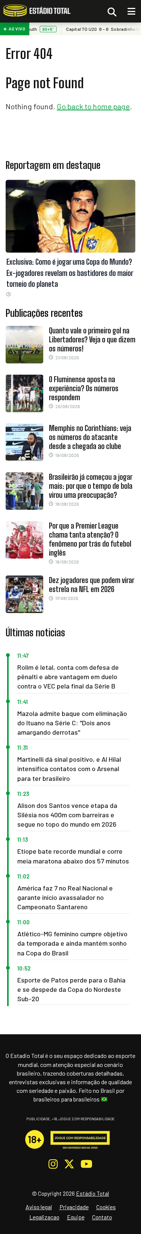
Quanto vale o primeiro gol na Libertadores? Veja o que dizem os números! (92, 339)
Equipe (76, 1216)
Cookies (106, 1206)
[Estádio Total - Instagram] (53, 1164)
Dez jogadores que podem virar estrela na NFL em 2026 (91, 585)
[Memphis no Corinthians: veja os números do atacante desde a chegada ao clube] (24, 458)
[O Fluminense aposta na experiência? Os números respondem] (24, 409)
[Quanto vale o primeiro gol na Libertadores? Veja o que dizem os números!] (24, 360)
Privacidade (74, 1206)
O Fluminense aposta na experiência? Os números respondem (83, 388)
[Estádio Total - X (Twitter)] (69, 1164)
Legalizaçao (44, 1216)
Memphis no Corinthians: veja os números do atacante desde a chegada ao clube (90, 437)
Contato (102, 1216)
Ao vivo (17, 28)
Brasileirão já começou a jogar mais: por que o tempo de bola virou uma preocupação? (90, 485)
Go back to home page (93, 106)
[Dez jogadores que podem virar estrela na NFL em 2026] (24, 610)
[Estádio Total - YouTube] (86, 1164)
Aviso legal (39, 1206)
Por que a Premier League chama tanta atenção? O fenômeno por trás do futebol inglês (90, 539)
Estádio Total (92, 1193)
